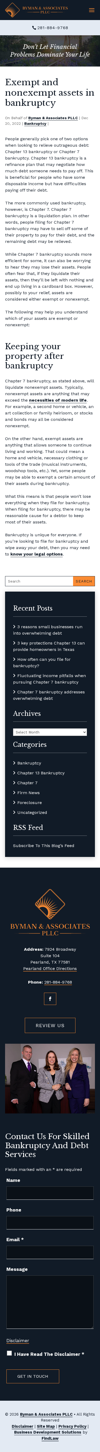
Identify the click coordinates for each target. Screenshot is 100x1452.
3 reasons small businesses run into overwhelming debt (47, 630)
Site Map (46, 1426)
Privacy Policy (72, 1426)
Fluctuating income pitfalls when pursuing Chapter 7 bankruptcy (49, 679)
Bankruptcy (35, 123)
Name (13, 1180)
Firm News (28, 792)
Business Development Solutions (47, 1432)
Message (17, 1269)
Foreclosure (29, 802)
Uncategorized (32, 812)
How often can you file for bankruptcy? (42, 662)
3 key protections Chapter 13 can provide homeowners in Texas (49, 646)
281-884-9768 (52, 27)
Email (15, 1239)
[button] (91, 10)
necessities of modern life (58, 400)
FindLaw (50, 1438)
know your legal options (36, 554)
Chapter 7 (27, 782)
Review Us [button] (50, 1025)
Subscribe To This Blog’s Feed (43, 845)
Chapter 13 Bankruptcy (41, 772)
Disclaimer (17, 1340)
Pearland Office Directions (50, 968)
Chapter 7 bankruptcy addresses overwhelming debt (49, 695)
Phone (13, 1210)
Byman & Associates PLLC (53, 118)
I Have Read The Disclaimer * (49, 1354)
